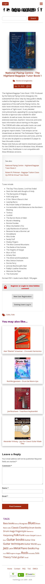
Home (9, 569)
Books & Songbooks (24, 81)
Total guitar (17, 557)
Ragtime (13, 553)
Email (5, 496)
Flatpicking (8, 535)
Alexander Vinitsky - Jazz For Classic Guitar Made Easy (22, 442)
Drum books (35, 527)
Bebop (17, 523)
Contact (17, 569)
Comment (7, 466)
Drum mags (9, 531)
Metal (17, 548)
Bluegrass (23, 523)
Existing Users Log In (22, 304)
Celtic (8, 315)
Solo (37, 553)
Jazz (5, 548)
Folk (13, 315)
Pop (37, 548)
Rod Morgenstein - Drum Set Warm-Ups (22, 381)
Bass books (8, 523)
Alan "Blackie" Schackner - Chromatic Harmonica (22, 351)
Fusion (27, 535)
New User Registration (23, 296)
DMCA (35, 569)
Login (5, 3)
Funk (21, 535)
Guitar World (30, 543)
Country (24, 527)
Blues (32, 523)
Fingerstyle (20, 531)
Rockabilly (31, 553)
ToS (29, 569)
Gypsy (39, 544)
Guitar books (15, 539)
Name (5, 488)
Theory (7, 557)
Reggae (18, 553)
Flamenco (29, 531)
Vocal (26, 557)
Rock (24, 553)
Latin (11, 548)
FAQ (23, 569)
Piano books (28, 548)
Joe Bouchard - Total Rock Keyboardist (22, 411)
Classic (15, 527)
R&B (8, 553)
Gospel (33, 535)
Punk (4, 553)
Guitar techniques (13, 543)
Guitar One (30, 540)
